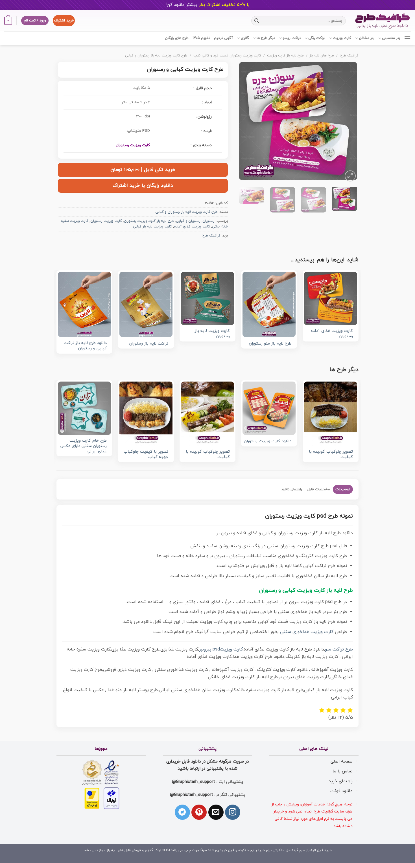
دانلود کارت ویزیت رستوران (267, 441)
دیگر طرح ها (266, 38)
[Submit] (256, 20)
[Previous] (347, 122)
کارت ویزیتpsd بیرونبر (221, 649)
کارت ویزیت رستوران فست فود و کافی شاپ (227, 55)
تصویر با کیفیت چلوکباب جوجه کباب (146, 454)
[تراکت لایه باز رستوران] (145, 304)
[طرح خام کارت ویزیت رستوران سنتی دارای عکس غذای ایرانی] (84, 408)
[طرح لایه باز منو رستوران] (269, 304)
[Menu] (407, 38)
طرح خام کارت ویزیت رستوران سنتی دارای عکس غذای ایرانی (83, 446)
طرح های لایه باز (321, 55)
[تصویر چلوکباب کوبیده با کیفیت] (330, 414)
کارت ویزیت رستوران (133, 145)
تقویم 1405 (201, 38)
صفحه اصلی (342, 761)
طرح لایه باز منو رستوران (270, 344)
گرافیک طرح (349, 55)
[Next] (244, 122)
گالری (245, 38)
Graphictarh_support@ (193, 782)
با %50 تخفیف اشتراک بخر (207, 5)
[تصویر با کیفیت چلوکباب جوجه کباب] (145, 414)
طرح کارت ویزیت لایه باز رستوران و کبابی (156, 55)
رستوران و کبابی (188, 221)
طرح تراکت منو (339, 649)
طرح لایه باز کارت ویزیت (285, 55)
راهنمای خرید (341, 781)
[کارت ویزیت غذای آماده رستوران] (330, 298)
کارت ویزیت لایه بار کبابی (152, 226)
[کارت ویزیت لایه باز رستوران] (207, 298)
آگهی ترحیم (223, 38)
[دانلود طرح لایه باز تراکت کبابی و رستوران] (84, 304)
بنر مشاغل (366, 38)
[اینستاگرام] (232, 812)
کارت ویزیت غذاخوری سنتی (306, 632)
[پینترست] (199, 812)
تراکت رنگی (316, 38)
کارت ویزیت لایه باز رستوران (212, 333)
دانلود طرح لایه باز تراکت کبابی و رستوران (85, 346)
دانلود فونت (341, 791)
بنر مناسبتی (391, 38)
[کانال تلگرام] (182, 812)
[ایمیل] (216, 812)
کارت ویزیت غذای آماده (192, 226)
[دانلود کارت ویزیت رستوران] (269, 408)
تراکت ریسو (292, 38)
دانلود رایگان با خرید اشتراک (143, 185)
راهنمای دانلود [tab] (291, 489)
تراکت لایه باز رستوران (148, 344)
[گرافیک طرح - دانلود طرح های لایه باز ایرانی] (382, 21)
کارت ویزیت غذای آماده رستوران (332, 333)
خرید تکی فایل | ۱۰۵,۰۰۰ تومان (142, 169)
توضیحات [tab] (342, 489)
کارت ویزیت (342, 38)
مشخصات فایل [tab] (318, 489)
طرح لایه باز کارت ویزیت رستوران (149, 221)
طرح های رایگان (177, 38)
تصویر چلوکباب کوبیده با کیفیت (331, 454)
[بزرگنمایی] (350, 175)
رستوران (208, 221)
